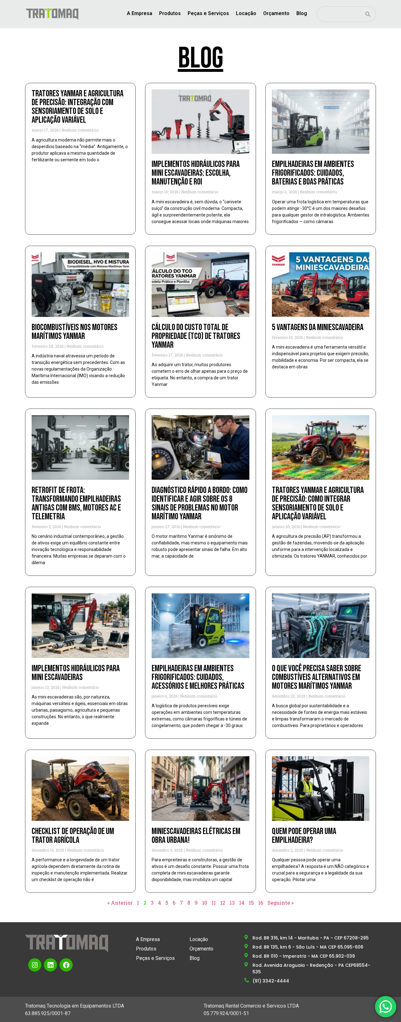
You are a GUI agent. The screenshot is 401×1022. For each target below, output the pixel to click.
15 (251, 902)
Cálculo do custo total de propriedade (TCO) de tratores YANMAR (196, 336)
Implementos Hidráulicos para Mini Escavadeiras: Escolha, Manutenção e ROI (196, 173)
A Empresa (139, 13)
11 (213, 902)
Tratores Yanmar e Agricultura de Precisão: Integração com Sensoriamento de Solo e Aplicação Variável (77, 106)
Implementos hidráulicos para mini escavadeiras (76, 672)
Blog (301, 13)
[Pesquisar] (368, 14)
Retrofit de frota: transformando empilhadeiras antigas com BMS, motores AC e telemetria (76, 503)
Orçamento (276, 13)
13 (232, 902)
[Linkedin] (50, 964)
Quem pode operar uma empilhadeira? (304, 835)
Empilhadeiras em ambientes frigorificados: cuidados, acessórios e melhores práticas (198, 677)
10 (204, 902)
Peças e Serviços (208, 13)
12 (222, 902)
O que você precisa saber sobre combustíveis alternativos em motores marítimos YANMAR (316, 677)
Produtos (170, 13)
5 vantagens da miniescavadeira (317, 327)
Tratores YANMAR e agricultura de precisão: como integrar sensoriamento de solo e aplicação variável (318, 503)
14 (241, 902)
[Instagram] (34, 964)
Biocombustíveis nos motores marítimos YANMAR (74, 331)
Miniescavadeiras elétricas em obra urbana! (196, 835)
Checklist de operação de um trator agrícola (73, 835)
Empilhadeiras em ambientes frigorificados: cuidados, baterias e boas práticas (313, 173)
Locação (246, 13)
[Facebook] (66, 964)
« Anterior (120, 902)
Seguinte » (281, 902)
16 (260, 902)
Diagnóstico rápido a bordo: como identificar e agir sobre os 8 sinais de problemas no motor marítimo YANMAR (199, 503)
